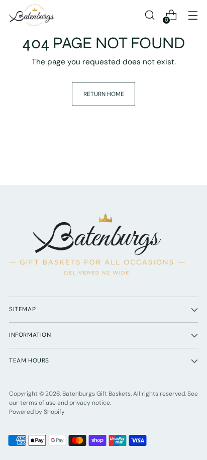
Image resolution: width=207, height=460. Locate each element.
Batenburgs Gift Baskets (96, 394)
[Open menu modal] (192, 15)
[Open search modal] (149, 15)
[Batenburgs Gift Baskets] (31, 15)
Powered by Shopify (37, 412)
